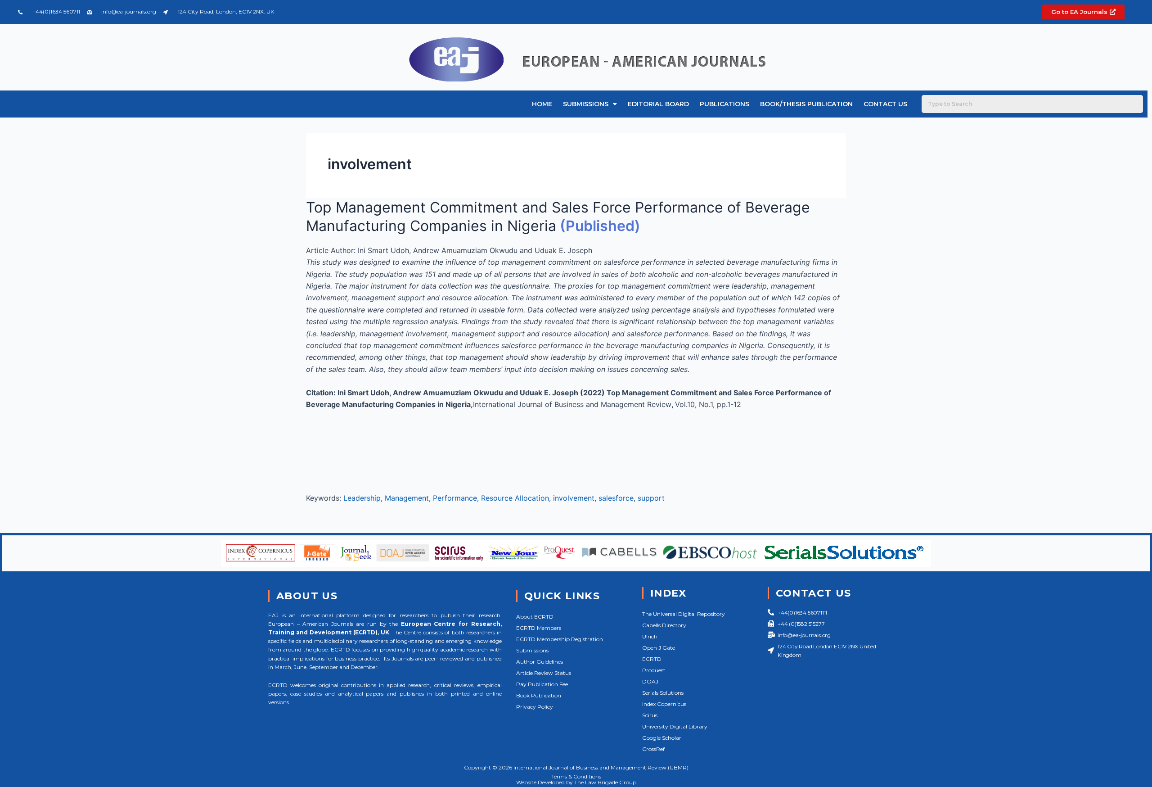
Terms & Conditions (576, 776)
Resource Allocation (515, 497)
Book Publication (538, 695)
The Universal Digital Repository (683, 614)
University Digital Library (674, 726)
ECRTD (652, 659)
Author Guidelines (539, 661)
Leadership (362, 497)
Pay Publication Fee (542, 684)
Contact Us (885, 104)
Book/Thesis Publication (806, 104)
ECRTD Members (538, 627)
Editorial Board (658, 104)
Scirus (649, 715)
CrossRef (653, 749)
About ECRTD (535, 616)
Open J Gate (658, 647)
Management (407, 497)
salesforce (616, 497)
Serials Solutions (663, 692)
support (651, 497)
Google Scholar (661, 737)
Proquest (654, 670)
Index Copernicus (664, 704)
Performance (455, 497)
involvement (573, 497)
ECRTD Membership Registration (559, 639)
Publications (724, 104)
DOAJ (650, 681)
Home (542, 104)
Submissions (585, 104)
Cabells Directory (664, 625)
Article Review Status (543, 672)
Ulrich (649, 636)
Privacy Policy (534, 706)
